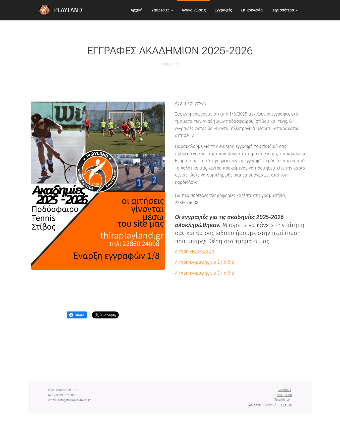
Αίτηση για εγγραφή (194, 251)
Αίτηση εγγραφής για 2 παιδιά (205, 262)
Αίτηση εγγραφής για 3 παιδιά (204, 273)
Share (79, 315)
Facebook (284, 390)
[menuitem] (136, 10)
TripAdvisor (283, 399)
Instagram (284, 395)
